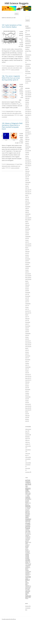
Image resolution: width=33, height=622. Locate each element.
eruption (28, 499)
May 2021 (27, 191)
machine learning (27, 521)
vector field (27, 588)
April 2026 (27, 96)
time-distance (27, 584)
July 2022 (27, 160)
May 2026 (27, 94)
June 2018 (27, 275)
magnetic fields (27, 530)
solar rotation (28, 565)
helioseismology (28, 517)
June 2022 (27, 161)
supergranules (27, 580)
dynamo (27, 496)
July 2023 (27, 150)
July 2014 (27, 404)
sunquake (28, 571)
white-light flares (28, 597)
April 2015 (27, 380)
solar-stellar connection (27, 552)
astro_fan (27, 30)
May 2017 (27, 313)
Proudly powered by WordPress (9, 619)
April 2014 (27, 410)
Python (26, 548)
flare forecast (28, 503)
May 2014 (27, 408)
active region (28, 481)
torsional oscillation (28, 587)
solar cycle (10, 67)
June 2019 (27, 244)
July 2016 (27, 341)
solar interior (16, 67)
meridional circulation (28, 536)
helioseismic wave (6, 166)
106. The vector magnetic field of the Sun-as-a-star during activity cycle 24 (11, 78)
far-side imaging (27, 501)
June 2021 (27, 189)
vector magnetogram (9, 115)
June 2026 (27, 92)
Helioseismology (10, 66)
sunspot (27, 572)
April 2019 (27, 245)
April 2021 (27, 193)
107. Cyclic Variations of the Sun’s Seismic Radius (11, 26)
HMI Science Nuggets (16, 3)
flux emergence (27, 509)
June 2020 (27, 217)
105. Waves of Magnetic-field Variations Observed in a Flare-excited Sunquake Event (12, 126)
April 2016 (27, 346)
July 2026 (27, 91)
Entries (28, 606)
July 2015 (27, 374)
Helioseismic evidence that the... (28, 47)
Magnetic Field (9, 111)
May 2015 (27, 378)
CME (27, 490)
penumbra (27, 544)
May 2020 (27, 219)
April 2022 (27, 165)
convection (27, 492)
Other (26, 440)
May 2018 (27, 277)
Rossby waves (27, 550)
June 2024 (27, 133)
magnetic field (28, 526)
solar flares (28, 449)
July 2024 (27, 132)
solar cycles (28, 446)
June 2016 (27, 342)
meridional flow (27, 540)
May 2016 (27, 344)
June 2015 (27, 376)
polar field (27, 546)
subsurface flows (27, 568)
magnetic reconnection (28, 534)
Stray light (27, 468)
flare (21, 164)
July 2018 (27, 273)
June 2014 (27, 406)
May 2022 (27, 163)
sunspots (27, 472)
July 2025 (27, 109)
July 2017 (27, 311)
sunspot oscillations (28, 574)
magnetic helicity (28, 532)
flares (27, 505)
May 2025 (27, 113)
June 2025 (27, 111)
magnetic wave (14, 166)
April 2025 (27, 115)
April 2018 (27, 279)
